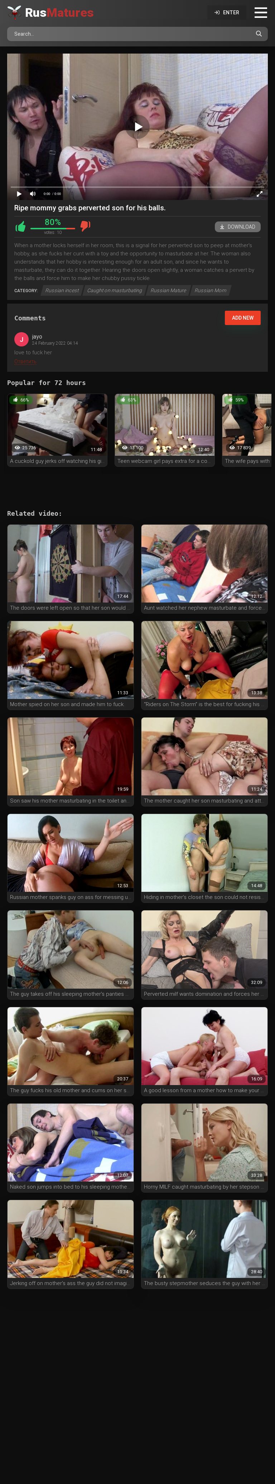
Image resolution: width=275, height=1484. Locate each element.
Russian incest (62, 290)
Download (241, 227)
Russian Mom (210, 290)
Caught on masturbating (115, 290)
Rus (59, 12)
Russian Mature (168, 290)
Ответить (25, 361)
